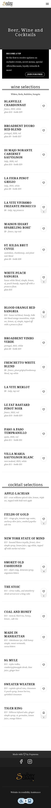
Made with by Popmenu (20, 754)
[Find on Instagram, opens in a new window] (29, 762)
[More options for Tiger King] (44, 713)
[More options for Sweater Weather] (44, 689)
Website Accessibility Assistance (26, 792)
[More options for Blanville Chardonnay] (44, 106)
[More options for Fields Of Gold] (44, 519)
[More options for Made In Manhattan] (44, 637)
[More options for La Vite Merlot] (44, 392)
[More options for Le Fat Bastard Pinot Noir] (44, 409)
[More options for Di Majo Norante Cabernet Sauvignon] (44, 155)
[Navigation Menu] (47, 4)
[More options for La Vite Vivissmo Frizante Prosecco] (44, 207)
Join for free (34, 74)
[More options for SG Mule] (44, 665)
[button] (25, 110)
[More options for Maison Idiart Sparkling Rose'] (44, 228)
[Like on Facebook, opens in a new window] (21, 762)
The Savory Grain (25, 777)
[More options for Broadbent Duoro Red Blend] (44, 130)
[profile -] (40, 3)
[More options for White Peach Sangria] (44, 277)
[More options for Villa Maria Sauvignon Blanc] (44, 458)
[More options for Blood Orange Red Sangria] (44, 312)
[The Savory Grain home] (14, 4)
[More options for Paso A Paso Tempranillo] (44, 434)
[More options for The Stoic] (44, 591)
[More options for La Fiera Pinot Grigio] (44, 183)
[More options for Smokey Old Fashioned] (44, 567)
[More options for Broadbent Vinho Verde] (44, 343)
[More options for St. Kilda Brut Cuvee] (44, 250)
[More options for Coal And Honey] (44, 616)
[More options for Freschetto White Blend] (44, 367)
